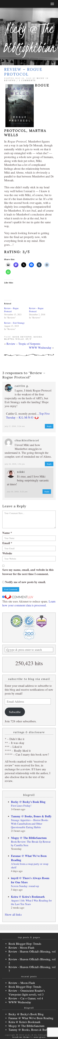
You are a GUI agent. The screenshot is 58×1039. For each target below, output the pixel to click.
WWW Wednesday (40, 347)
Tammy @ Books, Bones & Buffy (31, 816)
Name (7, 533)
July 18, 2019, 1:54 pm (15, 464)
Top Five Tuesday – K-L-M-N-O (28, 415)
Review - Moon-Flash (21, 947)
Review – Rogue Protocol (11, 310)
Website (7, 553)
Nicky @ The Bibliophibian (29, 38)
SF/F (29, 339)
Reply (49, 426)
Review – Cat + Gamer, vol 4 (26, 998)
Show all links (13, 914)
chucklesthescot (27, 440)
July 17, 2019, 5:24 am (15, 426)
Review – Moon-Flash (22, 983)
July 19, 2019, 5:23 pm (17, 491)
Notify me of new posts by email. (25, 582)
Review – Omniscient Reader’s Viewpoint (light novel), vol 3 (27, 992)
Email (7, 543)
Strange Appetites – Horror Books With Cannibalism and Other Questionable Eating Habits (29, 823)
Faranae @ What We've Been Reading (31, 1018)
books (38, 337)
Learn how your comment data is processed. (29, 603)
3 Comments (27, 80)
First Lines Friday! (21, 805)
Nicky (41, 78)
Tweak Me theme (21, 1037)
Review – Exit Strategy (14, 322)
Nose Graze (40, 1037)
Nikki (21, 472)
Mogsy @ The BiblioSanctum (29, 838)
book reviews (22, 337)
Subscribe (15, 712)
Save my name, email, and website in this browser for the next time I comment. (28, 572)
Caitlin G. (22, 386)
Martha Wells (14, 339)
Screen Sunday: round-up (25, 886)
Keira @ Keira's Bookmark (28, 896)
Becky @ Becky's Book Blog (28, 802)
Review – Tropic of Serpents (23, 344)
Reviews (9, 80)
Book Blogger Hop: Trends (25, 944)
